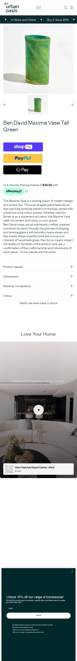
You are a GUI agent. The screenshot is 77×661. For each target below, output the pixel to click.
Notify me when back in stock (38, 302)
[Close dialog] (72, 571)
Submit (38, 615)
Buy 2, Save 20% (53, 19)
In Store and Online (19, 19)
